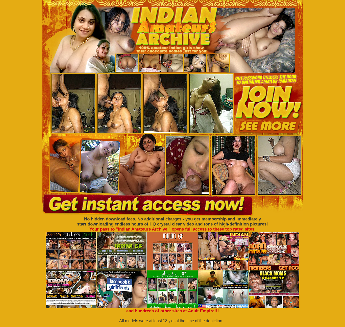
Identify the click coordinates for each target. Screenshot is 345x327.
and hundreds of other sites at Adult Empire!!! (172, 311)
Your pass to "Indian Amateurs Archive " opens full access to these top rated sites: (172, 229)
